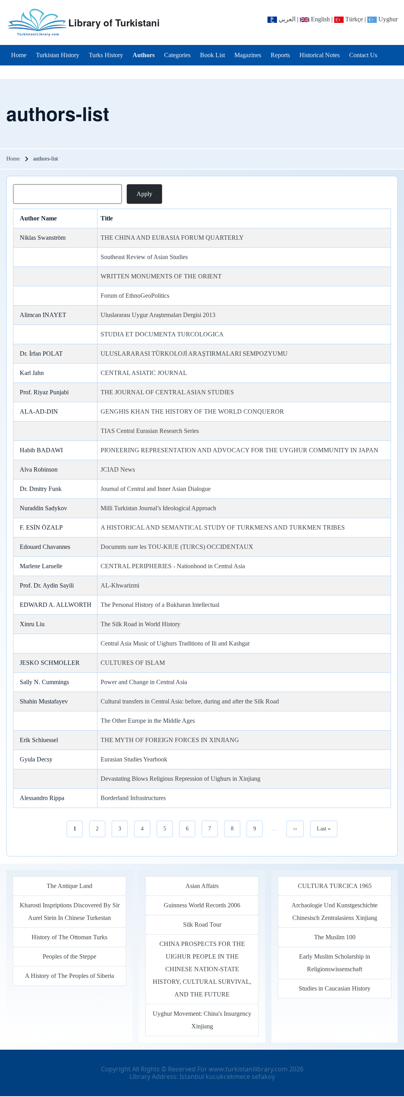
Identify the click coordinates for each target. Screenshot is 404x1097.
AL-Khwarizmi (120, 585)
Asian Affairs (202, 885)
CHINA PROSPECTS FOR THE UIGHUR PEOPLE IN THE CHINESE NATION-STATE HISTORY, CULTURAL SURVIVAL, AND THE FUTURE (202, 969)
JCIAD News (118, 469)
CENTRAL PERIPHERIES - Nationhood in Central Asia (173, 566)
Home (13, 159)
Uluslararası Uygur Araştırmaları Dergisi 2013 (158, 315)
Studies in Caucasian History (334, 988)
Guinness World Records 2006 (202, 905)
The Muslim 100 (334, 937)
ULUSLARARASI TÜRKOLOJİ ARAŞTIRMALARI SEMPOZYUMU (194, 353)
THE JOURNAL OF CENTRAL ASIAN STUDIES (167, 392)
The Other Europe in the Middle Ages (148, 720)
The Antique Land (69, 885)
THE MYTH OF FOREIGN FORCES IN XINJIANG (170, 740)
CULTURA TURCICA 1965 (335, 885)
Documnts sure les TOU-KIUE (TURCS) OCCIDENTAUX (177, 546)
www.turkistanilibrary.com (248, 1069)
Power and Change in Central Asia (144, 682)
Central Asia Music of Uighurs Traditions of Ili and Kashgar (175, 643)
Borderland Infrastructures (133, 798)
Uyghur (387, 19)
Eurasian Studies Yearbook (134, 759)
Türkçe (353, 19)
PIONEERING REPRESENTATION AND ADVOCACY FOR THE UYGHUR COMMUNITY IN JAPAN (239, 450)
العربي (286, 19)
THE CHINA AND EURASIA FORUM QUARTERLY (172, 237)
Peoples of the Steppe (69, 956)
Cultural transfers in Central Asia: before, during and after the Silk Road (190, 701)
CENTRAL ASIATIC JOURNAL (144, 372)
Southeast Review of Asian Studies (144, 257)
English (319, 19)
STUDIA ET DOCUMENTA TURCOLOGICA (162, 334)
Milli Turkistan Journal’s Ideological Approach (158, 508)
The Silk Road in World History (140, 624)
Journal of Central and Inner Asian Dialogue (156, 488)
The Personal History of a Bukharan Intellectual (160, 604)
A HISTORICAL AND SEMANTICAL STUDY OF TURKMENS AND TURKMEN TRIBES (223, 527)
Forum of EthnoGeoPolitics (135, 295)
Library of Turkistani (114, 22)
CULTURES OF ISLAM (133, 662)
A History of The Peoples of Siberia (69, 975)
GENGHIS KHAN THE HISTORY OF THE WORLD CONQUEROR (192, 411)
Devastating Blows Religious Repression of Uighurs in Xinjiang (180, 778)
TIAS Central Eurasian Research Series (150, 430)
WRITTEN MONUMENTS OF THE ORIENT (161, 276)
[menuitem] (18, 55)
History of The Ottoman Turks (69, 937)
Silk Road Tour (202, 924)
